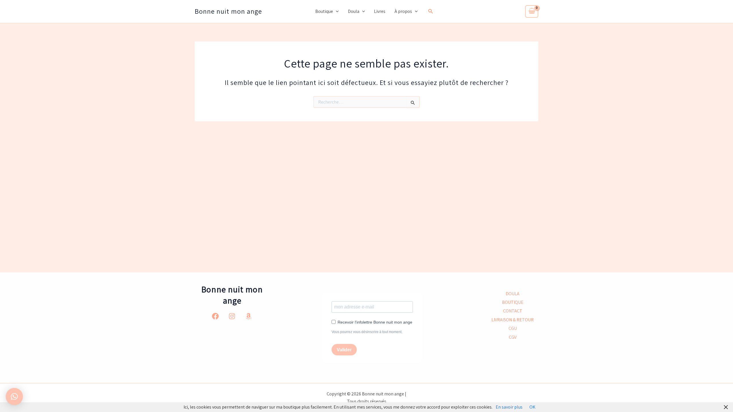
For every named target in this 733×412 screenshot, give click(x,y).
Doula (353, 11)
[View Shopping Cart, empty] (531, 11)
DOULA (512, 294)
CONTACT (512, 311)
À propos (403, 11)
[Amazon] (248, 316)
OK (532, 407)
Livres (379, 11)
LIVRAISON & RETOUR (512, 320)
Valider (344, 349)
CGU (513, 328)
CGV (513, 337)
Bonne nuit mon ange (228, 11)
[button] (336, 11)
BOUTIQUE (512, 302)
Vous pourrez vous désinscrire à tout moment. (367, 332)
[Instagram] (231, 316)
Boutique (324, 11)
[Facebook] (215, 316)
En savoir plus (509, 407)
